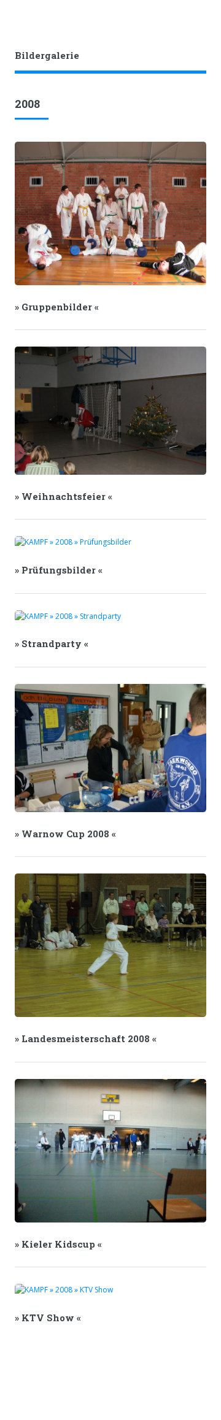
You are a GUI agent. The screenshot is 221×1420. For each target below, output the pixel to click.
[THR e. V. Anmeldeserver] (189, 18)
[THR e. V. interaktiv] (206, 18)
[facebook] (156, 18)
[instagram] (173, 18)
